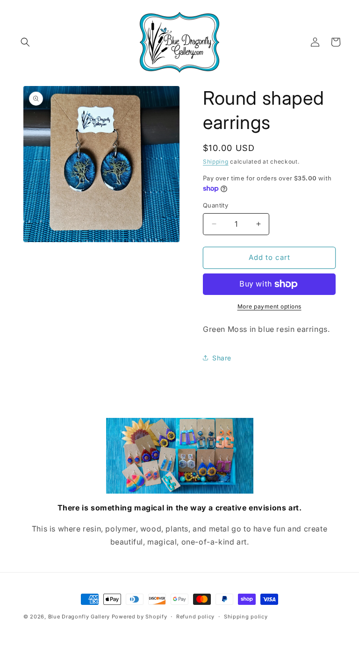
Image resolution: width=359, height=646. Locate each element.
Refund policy (195, 616)
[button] (25, 42)
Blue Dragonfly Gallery (79, 616)
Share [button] (221, 358)
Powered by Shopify (139, 616)
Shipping (216, 161)
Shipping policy (246, 616)
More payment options (269, 306)
